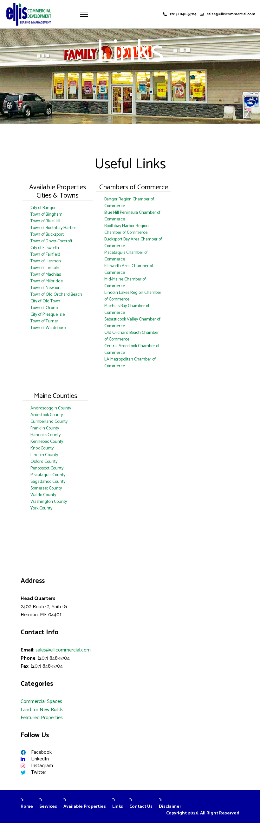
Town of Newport (45, 288)
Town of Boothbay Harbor (53, 228)
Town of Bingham (46, 214)
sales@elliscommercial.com (231, 14)
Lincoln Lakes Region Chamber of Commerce (132, 296)
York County (41, 508)
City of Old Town (45, 301)
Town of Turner (44, 321)
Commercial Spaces (41, 701)
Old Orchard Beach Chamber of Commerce (131, 336)
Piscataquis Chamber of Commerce (126, 256)
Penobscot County (46, 468)
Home (27, 806)
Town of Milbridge (46, 281)
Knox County (42, 448)
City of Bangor (43, 208)
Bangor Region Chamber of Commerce (129, 203)
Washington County (48, 501)
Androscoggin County (50, 408)
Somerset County (46, 488)
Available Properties (84, 806)
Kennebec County (46, 441)
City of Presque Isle (47, 314)
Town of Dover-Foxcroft (51, 241)
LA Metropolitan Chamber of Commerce (130, 363)
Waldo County (43, 495)
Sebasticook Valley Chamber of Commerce (132, 323)
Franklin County (44, 428)
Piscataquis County (47, 475)
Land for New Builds (42, 709)
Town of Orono (44, 308)
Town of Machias (45, 274)
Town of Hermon (45, 261)
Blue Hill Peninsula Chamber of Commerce (132, 216)
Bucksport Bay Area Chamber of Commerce (133, 243)
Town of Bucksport (47, 234)
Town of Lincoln (44, 268)
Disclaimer (170, 806)
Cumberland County (49, 421)
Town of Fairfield (45, 254)
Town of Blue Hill (45, 221)
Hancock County (45, 435)
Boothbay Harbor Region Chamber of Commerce (126, 229)
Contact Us (141, 806)
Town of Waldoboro (48, 328)
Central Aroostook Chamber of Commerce (131, 349)
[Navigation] (84, 14)
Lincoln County (44, 455)
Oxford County (43, 461)
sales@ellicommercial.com (63, 650)
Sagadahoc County (47, 481)
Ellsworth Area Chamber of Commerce (128, 269)
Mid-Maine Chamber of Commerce (125, 283)
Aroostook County (46, 415)
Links (117, 806)
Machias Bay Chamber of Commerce (126, 309)
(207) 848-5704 (183, 14)
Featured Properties (42, 717)
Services (48, 806)
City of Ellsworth (44, 248)
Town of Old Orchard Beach (56, 294)
